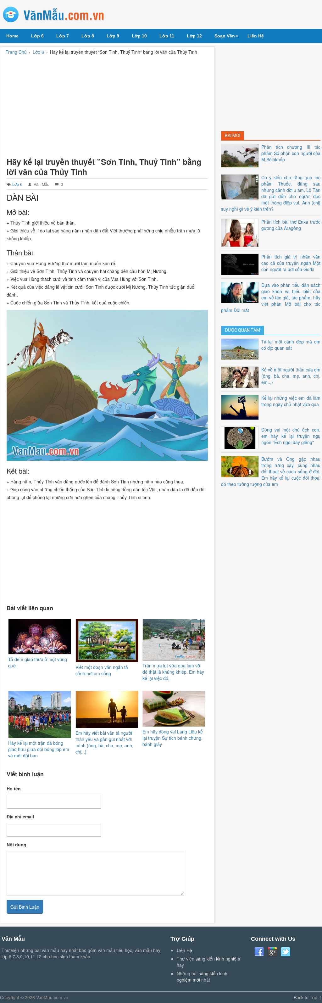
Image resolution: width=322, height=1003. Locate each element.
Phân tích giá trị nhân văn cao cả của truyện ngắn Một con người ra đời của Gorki (290, 263)
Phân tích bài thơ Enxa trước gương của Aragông (290, 225)
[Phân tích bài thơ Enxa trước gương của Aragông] (241, 232)
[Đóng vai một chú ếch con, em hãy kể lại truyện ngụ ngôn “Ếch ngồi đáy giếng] (241, 437)
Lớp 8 (87, 35)
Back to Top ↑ (308, 997)
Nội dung (16, 844)
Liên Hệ (255, 35)
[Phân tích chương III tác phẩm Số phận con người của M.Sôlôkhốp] (241, 155)
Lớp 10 (139, 35)
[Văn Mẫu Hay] (53, 14)
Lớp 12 (194, 35)
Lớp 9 (113, 35)
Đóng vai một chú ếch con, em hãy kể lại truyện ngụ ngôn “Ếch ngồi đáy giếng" (290, 435)
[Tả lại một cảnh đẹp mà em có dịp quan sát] (241, 348)
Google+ (272, 952)
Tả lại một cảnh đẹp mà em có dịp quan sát (290, 344)
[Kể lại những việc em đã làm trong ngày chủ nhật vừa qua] (241, 407)
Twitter (285, 952)
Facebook (259, 952)
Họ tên (14, 788)
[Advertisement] (107, 105)
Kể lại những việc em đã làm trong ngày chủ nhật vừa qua (290, 401)
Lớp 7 (62, 35)
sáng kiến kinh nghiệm (218, 959)
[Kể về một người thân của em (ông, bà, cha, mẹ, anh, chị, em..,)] (241, 376)
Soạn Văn (226, 35)
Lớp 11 (166, 35)
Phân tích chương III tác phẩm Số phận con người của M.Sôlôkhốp (290, 153)
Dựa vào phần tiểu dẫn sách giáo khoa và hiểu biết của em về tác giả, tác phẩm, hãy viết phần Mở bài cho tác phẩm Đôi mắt (270, 297)
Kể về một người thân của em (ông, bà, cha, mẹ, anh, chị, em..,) (290, 375)
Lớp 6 (37, 35)
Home (12, 35)
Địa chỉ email (20, 816)
